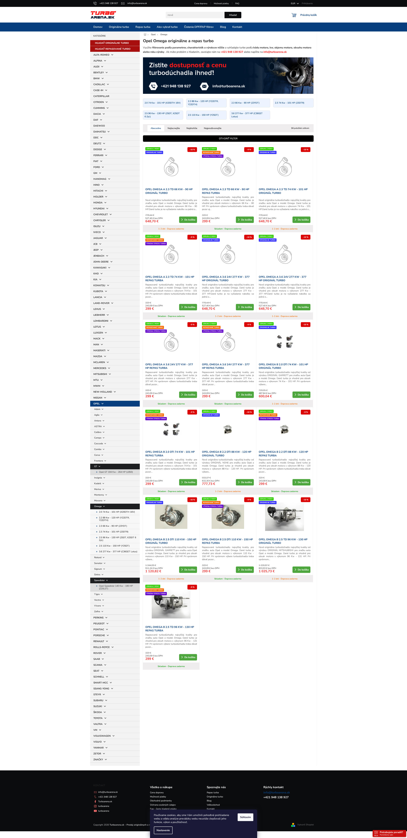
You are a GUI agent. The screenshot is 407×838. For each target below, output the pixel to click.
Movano (98, 500)
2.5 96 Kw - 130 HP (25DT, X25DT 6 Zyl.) (117, 539)
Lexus (97, 309)
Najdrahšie (191, 128)
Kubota (98, 291)
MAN (96, 344)
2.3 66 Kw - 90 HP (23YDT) (113, 526)
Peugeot (99, 623)
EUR (293, 3)
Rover (97, 653)
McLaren (99, 362)
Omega (98, 506)
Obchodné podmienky (161, 800)
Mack (96, 338)
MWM (96, 386)
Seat (96, 670)
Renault (98, 641)
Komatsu (99, 285)
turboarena (103, 806)
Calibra (98, 432)
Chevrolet (100, 214)
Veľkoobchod (213, 804)
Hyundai (98, 208)
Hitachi (98, 190)
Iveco (97, 232)
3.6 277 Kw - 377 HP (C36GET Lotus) (118, 551)
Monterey (99, 494)
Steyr (97, 694)
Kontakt (211, 808)
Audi (96, 66)
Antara (98, 420)
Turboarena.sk (105, 801)
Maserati (99, 350)
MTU (96, 380)
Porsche (99, 635)
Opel (96, 403)
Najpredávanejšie (212, 128)
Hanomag (99, 179)
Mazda (97, 356)
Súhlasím (245, 817)
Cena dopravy (200, 3)
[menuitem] (98, 27)
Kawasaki (99, 267)
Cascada (99, 443)
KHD (96, 273)
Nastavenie (163, 830)
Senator (98, 563)
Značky (98, 759)
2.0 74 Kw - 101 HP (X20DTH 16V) (117, 511)
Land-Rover (101, 303)
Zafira (97, 611)
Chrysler (99, 220)
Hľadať (233, 15)
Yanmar (98, 747)
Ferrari (98, 155)
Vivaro (98, 605)
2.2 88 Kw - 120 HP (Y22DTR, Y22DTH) (114, 519)
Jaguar (98, 238)
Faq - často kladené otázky (163, 808)
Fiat (95, 161)
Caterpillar (101, 96)
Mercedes (99, 368)
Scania (97, 665)
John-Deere (101, 261)
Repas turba (213, 792)
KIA (95, 279)
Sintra (97, 574)
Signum (98, 568)
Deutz (97, 143)
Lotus (97, 326)
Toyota (98, 718)
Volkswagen (102, 735)
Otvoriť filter (228, 138)
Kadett (98, 483)
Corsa (97, 455)
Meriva (98, 489)
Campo (98, 437)
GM (95, 173)
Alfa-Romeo (101, 54)
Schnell (98, 676)
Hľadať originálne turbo (112, 43)
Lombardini (100, 320)
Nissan (97, 397)
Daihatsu (99, 131)
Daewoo (99, 125)
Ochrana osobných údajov (163, 804)
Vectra (98, 599)
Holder (98, 196)
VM (95, 730)
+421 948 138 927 (107, 796)
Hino (96, 184)
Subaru (98, 700)
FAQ (237, 3)
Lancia (97, 297)
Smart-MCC (100, 682)
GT (96, 466)
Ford (96, 167)
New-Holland (102, 391)
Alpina (97, 60)
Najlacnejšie (174, 128)
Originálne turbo (215, 796)
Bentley (98, 72)
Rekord (98, 557)
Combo (98, 449)
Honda (98, 202)
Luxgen (98, 332)
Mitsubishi (100, 374)
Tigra (97, 594)
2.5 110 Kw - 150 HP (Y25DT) (114, 545)
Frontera (99, 460)
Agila (97, 414)
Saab (96, 659)
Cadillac (99, 84)
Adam (97, 409)
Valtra (98, 724)
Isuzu (96, 226)
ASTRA (98, 426)
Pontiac (98, 629)
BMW (96, 78)
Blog (209, 800)
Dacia (97, 114)
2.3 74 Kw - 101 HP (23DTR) (113, 531)
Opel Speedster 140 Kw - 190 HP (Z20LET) (116, 587)
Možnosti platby (221, 3)
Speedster (99, 580)
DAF (95, 119)
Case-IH (98, 90)
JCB (95, 244)
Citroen (98, 102)
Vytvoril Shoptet (305, 824)
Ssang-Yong (101, 688)
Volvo (97, 741)
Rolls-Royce (101, 647)
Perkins (98, 617)
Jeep (96, 250)
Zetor (97, 753)
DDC (96, 137)
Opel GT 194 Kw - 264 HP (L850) (116, 471)
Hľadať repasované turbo (112, 48)
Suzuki (97, 706)
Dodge (97, 149)
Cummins (99, 108)
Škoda (97, 712)
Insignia (98, 477)
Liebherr (99, 315)
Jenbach (98, 255)
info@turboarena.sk (108, 792)
